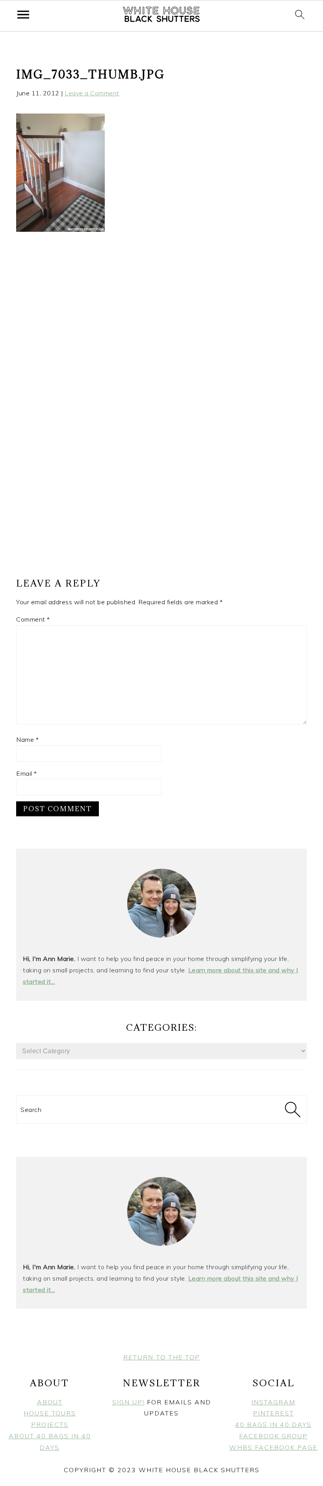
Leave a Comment (92, 93)
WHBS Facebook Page (273, 1447)
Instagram (273, 1402)
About (50, 1402)
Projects (50, 1424)
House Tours (50, 1413)
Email (26, 773)
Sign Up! (128, 1402)
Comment (33, 619)
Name (27, 739)
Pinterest (273, 1413)
